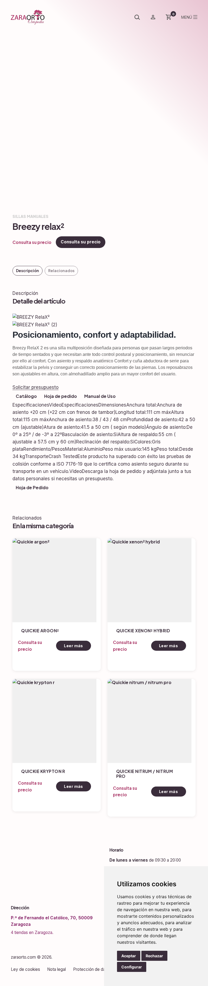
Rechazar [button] (154, 955)
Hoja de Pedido (32, 487)
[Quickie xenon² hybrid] (149, 580)
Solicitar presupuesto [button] (35, 387)
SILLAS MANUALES (30, 216)
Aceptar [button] (128, 955)
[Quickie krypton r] (54, 721)
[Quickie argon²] (54, 580)
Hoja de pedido (60, 396)
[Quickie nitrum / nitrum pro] (149, 721)
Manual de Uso (100, 396)
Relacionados (61, 270)
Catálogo (26, 396)
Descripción (27, 270)
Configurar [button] (131, 967)
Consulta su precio (80, 241)
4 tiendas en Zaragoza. (32, 932)
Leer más (73, 645)
